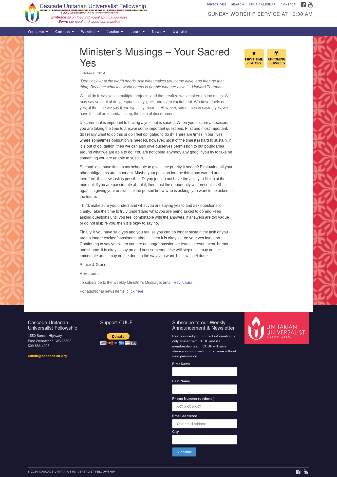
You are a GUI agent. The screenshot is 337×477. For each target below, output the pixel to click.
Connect (63, 32)
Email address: (184, 416)
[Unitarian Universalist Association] (277, 328)
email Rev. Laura (177, 282)
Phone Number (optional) (193, 399)
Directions (216, 4)
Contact (288, 4)
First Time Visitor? (254, 61)
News (157, 32)
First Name (181, 364)
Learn (136, 32)
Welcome (36, 32)
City (175, 432)
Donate (180, 31)
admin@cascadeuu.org (47, 356)
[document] (168, 170)
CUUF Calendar (262, 4)
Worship (89, 32)
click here (135, 291)
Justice (114, 32)
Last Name (181, 381)
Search (237, 4)
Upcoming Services (276, 61)
